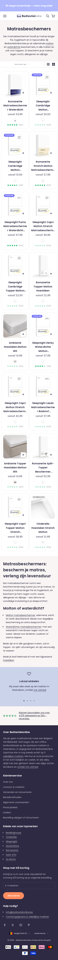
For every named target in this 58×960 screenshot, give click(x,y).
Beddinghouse (13, 832)
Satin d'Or (11, 854)
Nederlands (39, 933)
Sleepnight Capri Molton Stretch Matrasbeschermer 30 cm (15, 407)
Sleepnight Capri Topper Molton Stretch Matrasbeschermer (15, 528)
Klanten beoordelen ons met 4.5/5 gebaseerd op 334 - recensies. (34, 715)
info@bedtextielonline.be (19, 912)
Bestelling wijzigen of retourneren (21, 817)
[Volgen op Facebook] (4, 925)
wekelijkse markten (13, 756)
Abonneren (13, 895)
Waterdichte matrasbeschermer (23, 626)
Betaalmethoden (12, 797)
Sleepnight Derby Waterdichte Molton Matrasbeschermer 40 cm (43, 347)
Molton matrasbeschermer (20, 615)
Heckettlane (12, 845)
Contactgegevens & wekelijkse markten (27, 916)
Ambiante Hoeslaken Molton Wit (15, 347)
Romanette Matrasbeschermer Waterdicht (15, 105)
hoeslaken (8, 660)
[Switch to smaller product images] (53, 64)
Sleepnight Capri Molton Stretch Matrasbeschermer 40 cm (43, 227)
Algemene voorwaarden (16, 802)
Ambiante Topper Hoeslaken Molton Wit (15, 467)
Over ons (8, 781)
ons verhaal (40, 690)
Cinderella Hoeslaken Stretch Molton (43, 528)
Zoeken (7, 812)
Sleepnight (11, 841)
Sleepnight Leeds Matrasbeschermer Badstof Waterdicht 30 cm (43, 407)
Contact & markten (13, 787)
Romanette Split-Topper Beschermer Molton (43, 468)
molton (50, 43)
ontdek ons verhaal (27, 766)
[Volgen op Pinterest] (28, 925)
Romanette (12, 850)
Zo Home (11, 859)
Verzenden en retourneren (17, 792)
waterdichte (13, 47)
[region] (29, 683)
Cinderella (11, 837)
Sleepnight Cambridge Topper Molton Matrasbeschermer (15, 287)
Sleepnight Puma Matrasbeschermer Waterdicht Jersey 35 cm (15, 227)
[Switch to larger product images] (48, 64)
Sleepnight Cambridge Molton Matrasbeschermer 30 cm (43, 106)
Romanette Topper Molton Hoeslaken (43, 286)
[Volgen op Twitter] (12, 925)
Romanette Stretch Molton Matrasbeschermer (43, 166)
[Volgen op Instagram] (20, 925)
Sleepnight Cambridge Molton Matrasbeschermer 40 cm (15, 166)
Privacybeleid (10, 807)
